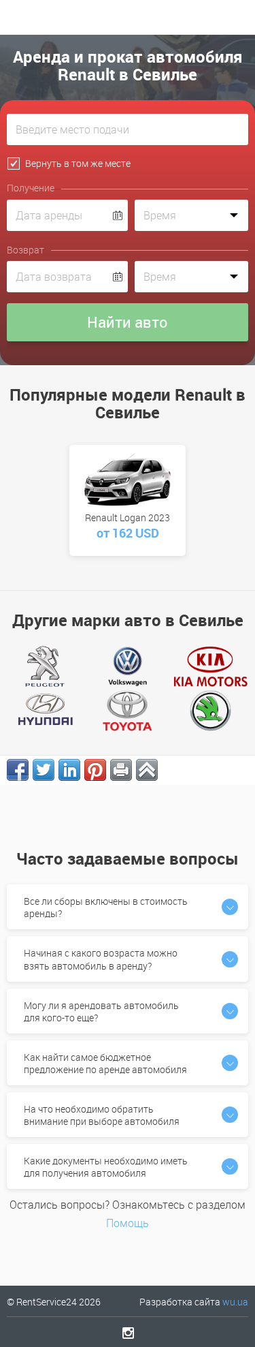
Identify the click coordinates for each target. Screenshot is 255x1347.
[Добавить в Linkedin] (69, 770)
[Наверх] (147, 770)
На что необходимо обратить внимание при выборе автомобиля (102, 1115)
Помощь (127, 1223)
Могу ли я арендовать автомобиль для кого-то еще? (101, 1011)
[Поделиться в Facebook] (18, 770)
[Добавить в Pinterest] (95, 770)
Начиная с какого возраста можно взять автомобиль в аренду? (100, 959)
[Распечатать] (121, 770)
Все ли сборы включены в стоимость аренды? (106, 907)
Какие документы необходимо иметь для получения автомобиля (106, 1166)
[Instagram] (127, 1332)
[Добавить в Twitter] (43, 770)
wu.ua (235, 1301)
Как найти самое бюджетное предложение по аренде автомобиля (105, 1063)
